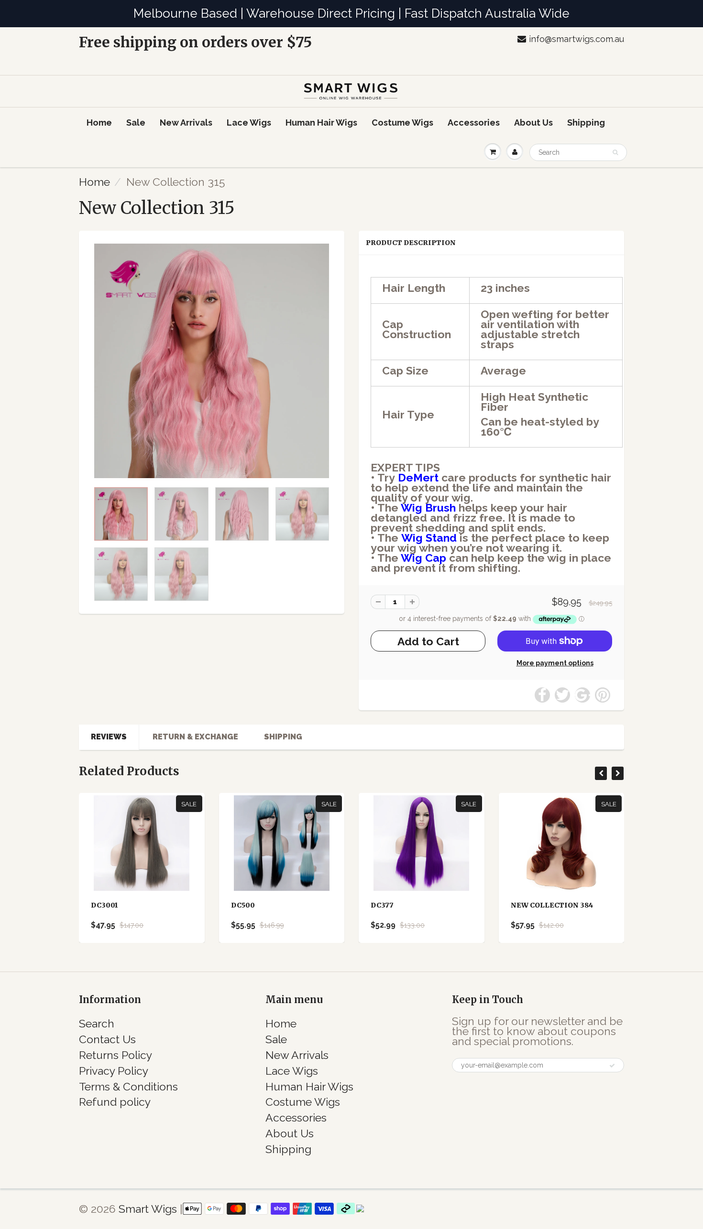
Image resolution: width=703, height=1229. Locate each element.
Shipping (586, 123)
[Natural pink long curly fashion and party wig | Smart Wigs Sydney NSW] (211, 360)
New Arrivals (186, 123)
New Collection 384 (552, 905)
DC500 (243, 905)
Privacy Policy (113, 1070)
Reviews (109, 736)
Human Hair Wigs (321, 123)
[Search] (615, 152)
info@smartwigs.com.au (576, 39)
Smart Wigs (149, 1208)
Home (99, 123)
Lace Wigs (249, 123)
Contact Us (107, 1039)
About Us (533, 123)
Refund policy (115, 1101)
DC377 (382, 905)
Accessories (474, 123)
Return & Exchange (195, 736)
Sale (135, 123)
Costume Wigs (402, 123)
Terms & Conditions (128, 1086)
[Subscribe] (612, 1065)
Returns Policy (115, 1054)
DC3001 (104, 905)
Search (96, 1023)
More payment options (554, 663)
